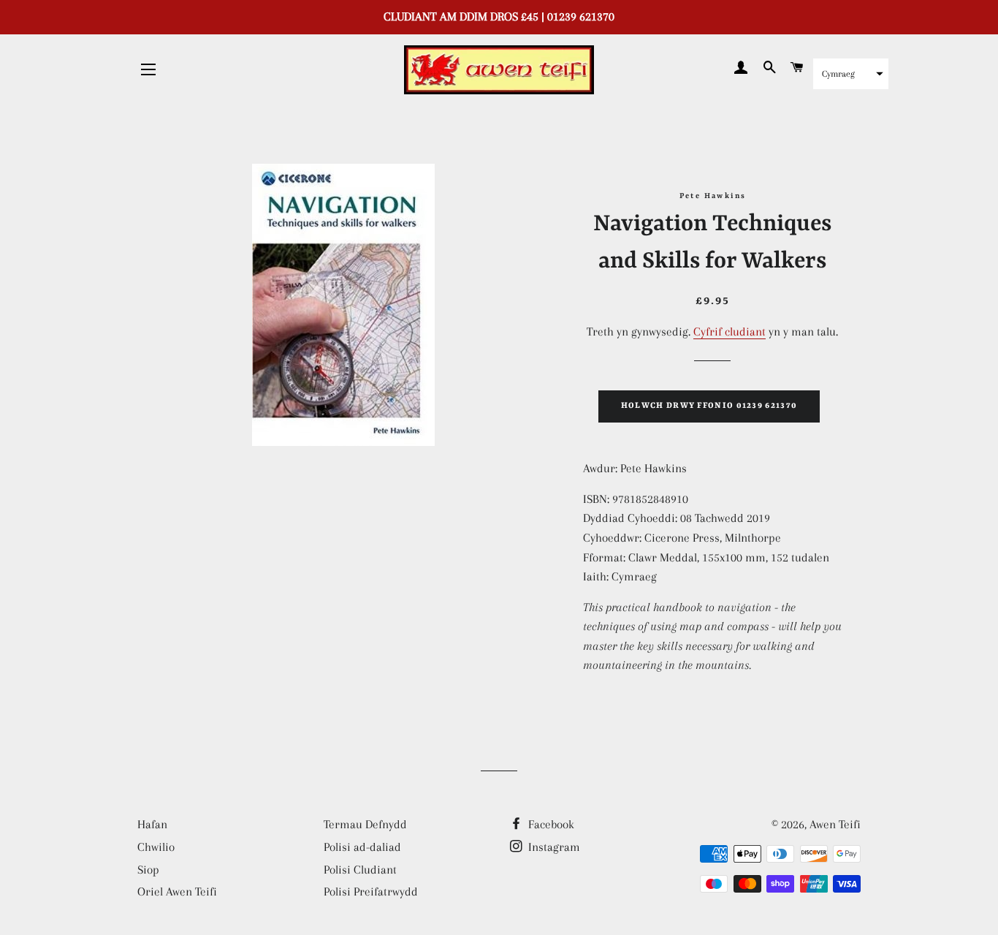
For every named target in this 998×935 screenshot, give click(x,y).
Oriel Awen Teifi (177, 891)
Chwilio (156, 847)
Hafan (152, 824)
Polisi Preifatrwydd (371, 891)
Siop (148, 870)
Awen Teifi (835, 824)
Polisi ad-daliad (362, 847)
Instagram (552, 847)
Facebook (549, 824)
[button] (850, 73)
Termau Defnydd (365, 824)
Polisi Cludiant (360, 870)
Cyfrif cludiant (729, 331)
